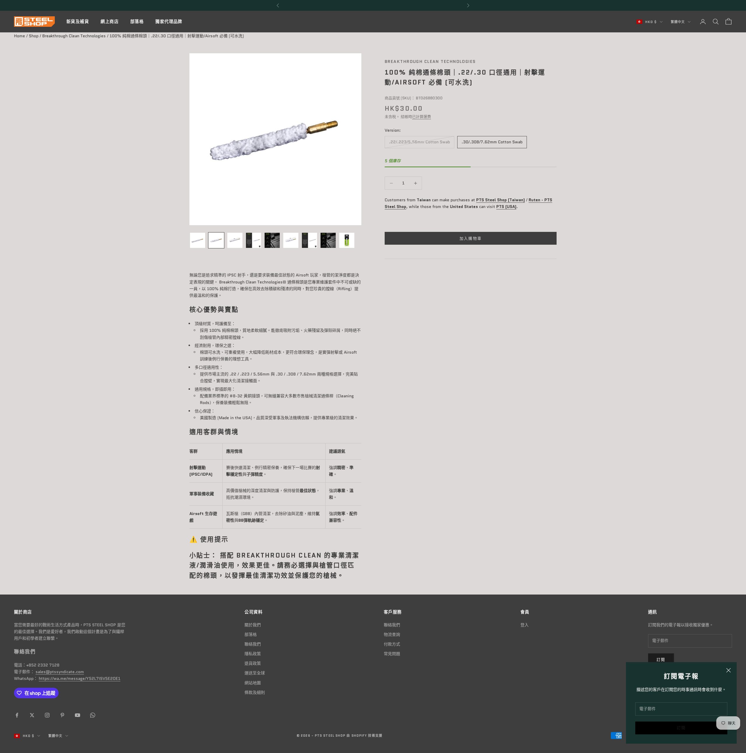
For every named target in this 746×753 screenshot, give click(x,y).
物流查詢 (392, 634)
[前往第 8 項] (328, 240)
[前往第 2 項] (216, 240)
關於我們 (252, 625)
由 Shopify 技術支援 (364, 735)
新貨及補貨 (77, 21)
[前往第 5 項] (272, 240)
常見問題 (392, 654)
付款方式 (392, 644)
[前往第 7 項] (309, 240)
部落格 (137, 21)
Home (19, 36)
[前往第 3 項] (235, 240)
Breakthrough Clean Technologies (74, 36)
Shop (33, 36)
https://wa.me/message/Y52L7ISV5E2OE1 (79, 678)
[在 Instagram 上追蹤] (47, 715)
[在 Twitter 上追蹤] (32, 715)
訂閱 (681, 728)
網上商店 (110, 21)
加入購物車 (471, 238)
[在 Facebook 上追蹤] (17, 715)
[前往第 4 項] (253, 240)
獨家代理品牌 (168, 21)
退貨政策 (252, 663)
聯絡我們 (252, 644)
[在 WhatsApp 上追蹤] (93, 715)
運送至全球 (254, 673)
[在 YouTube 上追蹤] (77, 715)
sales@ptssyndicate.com (60, 672)
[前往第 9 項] (347, 240)
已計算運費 (421, 117)
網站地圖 (252, 683)
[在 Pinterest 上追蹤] (62, 715)
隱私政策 (252, 654)
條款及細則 (254, 692)
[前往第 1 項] (197, 240)
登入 (524, 625)
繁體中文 (678, 22)
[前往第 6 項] (291, 240)
